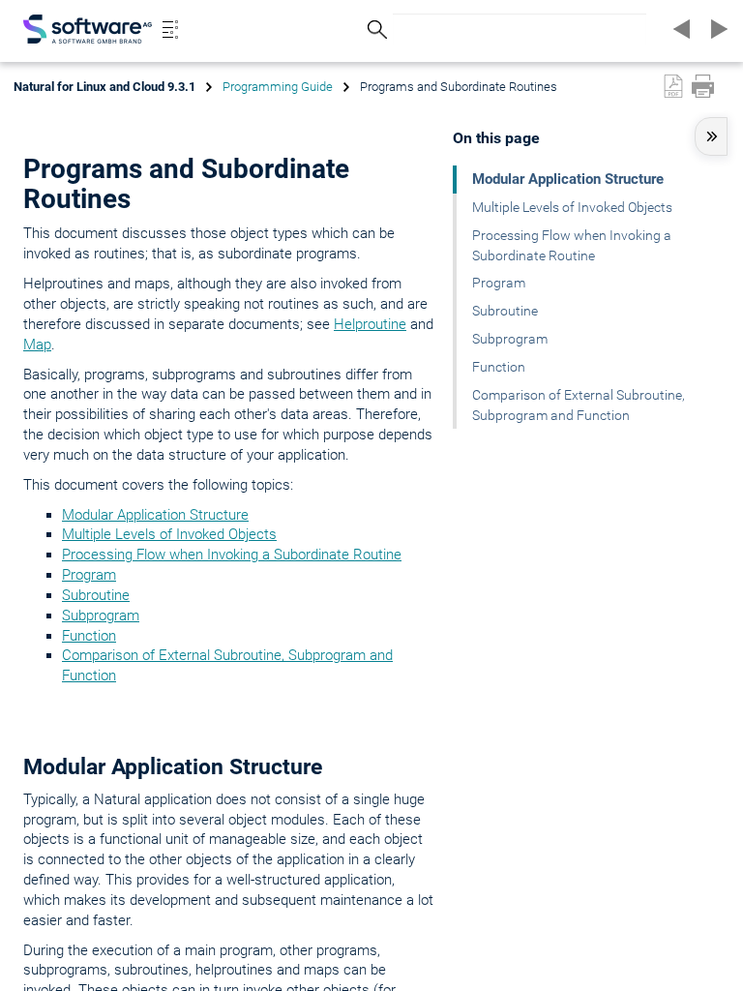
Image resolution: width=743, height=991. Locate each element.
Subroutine (96, 595)
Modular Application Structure (155, 515)
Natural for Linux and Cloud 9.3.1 (104, 86)
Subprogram (100, 615)
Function (89, 636)
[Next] (716, 29)
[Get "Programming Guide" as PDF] (673, 86)
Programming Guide (278, 86)
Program (89, 575)
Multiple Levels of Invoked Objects (169, 534)
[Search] (374, 29)
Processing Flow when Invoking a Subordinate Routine (231, 554)
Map (37, 344)
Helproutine (370, 324)
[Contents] (170, 29)
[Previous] (679, 29)
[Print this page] (703, 86)
